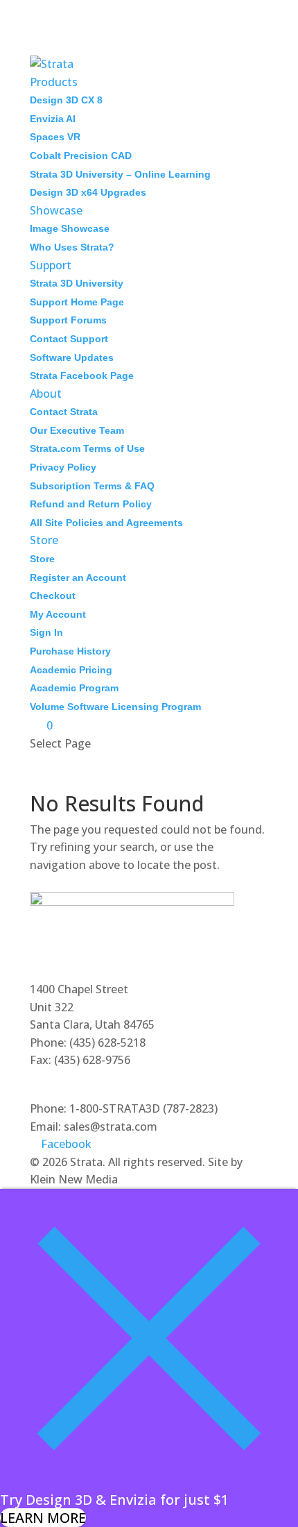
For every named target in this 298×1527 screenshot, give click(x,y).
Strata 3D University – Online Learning (120, 174)
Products (54, 82)
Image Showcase (69, 228)
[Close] (149, 1482)
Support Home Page (77, 301)
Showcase (56, 210)
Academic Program (74, 687)
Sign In (46, 632)
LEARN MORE (43, 1517)
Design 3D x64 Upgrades (88, 192)
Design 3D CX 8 (66, 100)
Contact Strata (64, 411)
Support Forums (68, 320)
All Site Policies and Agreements (106, 522)
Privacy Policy (63, 467)
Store (44, 540)
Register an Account (78, 577)
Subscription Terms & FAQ (92, 485)
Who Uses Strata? (72, 247)
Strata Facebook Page (82, 375)
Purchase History (70, 651)
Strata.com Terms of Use (87, 448)
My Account (58, 614)
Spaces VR (55, 136)
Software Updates (72, 357)
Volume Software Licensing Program (115, 706)
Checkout (53, 595)
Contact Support (69, 338)
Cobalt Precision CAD (81, 155)
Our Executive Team (77, 430)
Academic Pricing (71, 669)
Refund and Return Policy (91, 503)
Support (50, 265)
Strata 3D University (76, 283)
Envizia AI (53, 118)
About (46, 393)
